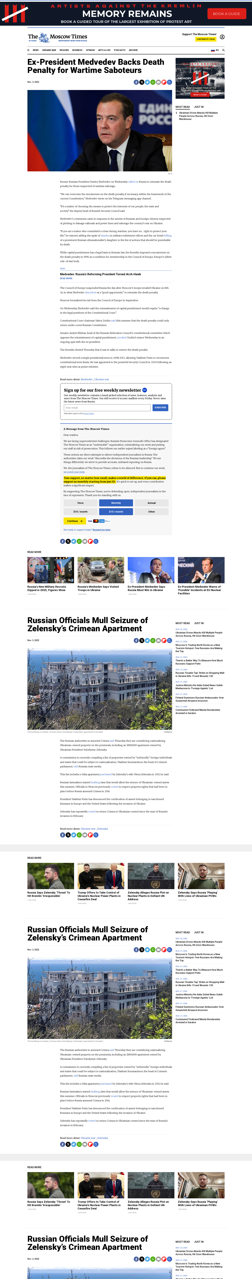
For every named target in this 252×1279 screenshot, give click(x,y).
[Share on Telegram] (147, 82)
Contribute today (206, 39)
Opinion (90, 50)
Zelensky (102, 828)
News (36, 50)
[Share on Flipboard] (164, 82)
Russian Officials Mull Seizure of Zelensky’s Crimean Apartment (87, 624)
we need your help (74, 471)
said (113, 320)
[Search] (223, 50)
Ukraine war (101, 379)
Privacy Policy (88, 413)
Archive (133, 50)
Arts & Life (104, 50)
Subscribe (160, 407)
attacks (105, 235)
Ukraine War (49, 50)
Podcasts (119, 50)
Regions (64, 50)
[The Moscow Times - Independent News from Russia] (57, 37)
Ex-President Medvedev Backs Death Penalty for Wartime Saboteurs (95, 66)
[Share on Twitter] (141, 82)
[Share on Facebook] (136, 82)
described (90, 292)
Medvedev (87, 379)
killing (168, 235)
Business (77, 50)
